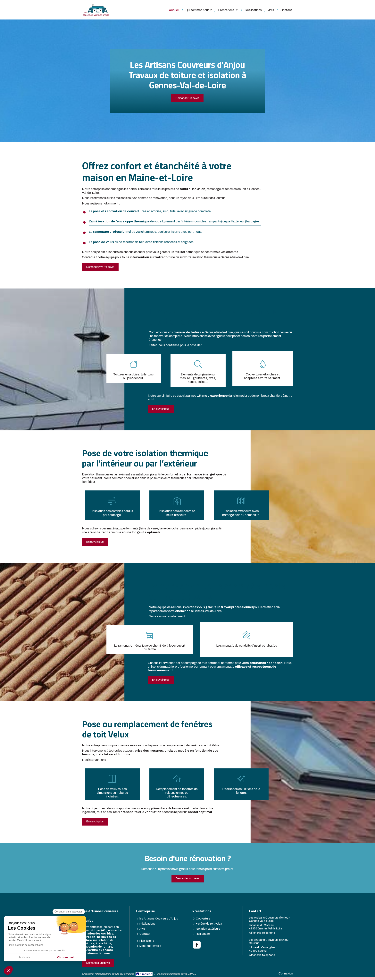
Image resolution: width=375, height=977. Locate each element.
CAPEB (191, 974)
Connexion (286, 973)
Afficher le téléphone (262, 932)
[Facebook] (197, 945)
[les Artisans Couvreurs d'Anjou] (96, 14)
